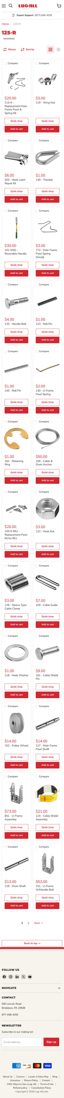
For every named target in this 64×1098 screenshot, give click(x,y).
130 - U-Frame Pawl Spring (45, 392)
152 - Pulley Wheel (16, 745)
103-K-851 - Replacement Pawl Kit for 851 (16, 534)
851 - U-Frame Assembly (13, 817)
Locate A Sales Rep (38, 1076)
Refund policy (20, 1087)
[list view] (58, 49)
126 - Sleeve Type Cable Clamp (15, 606)
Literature (15, 1080)
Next (37, 923)
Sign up (51, 1042)
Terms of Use (47, 1084)
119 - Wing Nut (45, 102)
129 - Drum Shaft (15, 886)
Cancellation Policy (41, 1087)
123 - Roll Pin (44, 324)
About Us (7, 1076)
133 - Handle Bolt (15, 324)
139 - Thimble (44, 180)
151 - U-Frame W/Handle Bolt (45, 887)
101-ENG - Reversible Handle (15, 251)
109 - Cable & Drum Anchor (44, 462)
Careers (20, 1076)
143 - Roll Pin (13, 390)
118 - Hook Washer (16, 675)
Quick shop (16, 121)
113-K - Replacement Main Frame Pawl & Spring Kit (16, 108)
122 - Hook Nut (45, 531)
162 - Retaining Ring (14, 462)
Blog (54, 1076)
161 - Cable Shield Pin (47, 677)
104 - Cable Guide (47, 605)
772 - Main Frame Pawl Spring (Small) (46, 253)
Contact (46, 1080)
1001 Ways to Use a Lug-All (21, 1084)
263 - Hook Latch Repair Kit (15, 181)
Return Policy (31, 1080)
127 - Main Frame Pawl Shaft (46, 747)
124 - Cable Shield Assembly (47, 817)
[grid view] (50, 49)
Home (5, 24)
